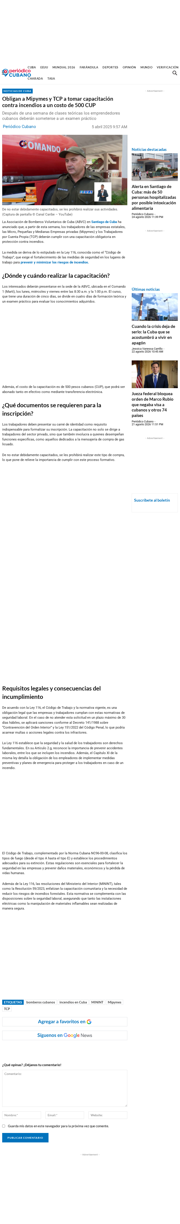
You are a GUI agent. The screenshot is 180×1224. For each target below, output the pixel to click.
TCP (7, 1009)
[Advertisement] (90, 31)
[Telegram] (77, 1049)
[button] (175, 73)
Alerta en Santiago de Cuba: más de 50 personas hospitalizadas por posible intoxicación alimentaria (154, 197)
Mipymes (114, 1002)
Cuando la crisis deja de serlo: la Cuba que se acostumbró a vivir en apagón (153, 334)
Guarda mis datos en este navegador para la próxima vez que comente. (58, 1126)
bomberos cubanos (40, 1002)
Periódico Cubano (19, 126)
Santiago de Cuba (104, 222)
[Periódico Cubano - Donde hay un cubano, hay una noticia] (16, 73)
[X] (57, 1049)
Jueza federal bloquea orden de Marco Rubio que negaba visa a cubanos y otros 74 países (152, 404)
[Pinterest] (67, 1049)
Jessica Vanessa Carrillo (147, 348)
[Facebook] (37, 1049)
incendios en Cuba (73, 1002)
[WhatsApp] (47, 1049)
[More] (87, 1049)
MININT (97, 1002)
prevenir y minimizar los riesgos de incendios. (55, 262)
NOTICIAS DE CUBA (17, 91)
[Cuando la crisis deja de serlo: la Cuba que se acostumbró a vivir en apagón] (155, 307)
